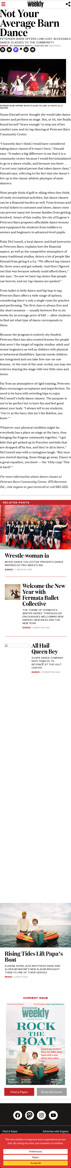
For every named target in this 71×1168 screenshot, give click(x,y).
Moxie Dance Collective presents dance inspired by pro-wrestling (34, 563)
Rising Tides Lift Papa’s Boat (34, 956)
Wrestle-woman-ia (27, 555)
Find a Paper (19, 1092)
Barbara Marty (23, 45)
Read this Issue (51, 1092)
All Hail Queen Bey (45, 648)
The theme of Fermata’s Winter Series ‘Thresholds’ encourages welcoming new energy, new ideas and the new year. (42, 616)
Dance (4, 45)
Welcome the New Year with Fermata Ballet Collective (43, 594)
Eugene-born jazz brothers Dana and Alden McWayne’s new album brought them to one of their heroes (32, 969)
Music (8, 976)
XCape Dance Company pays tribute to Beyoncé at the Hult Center (47, 662)
